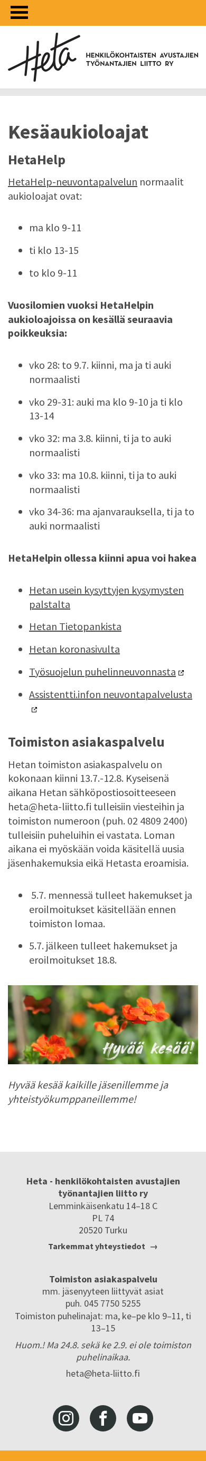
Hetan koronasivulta (74, 648)
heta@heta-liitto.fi (103, 1373)
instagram (66, 1418)
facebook (103, 1418)
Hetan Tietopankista (75, 626)
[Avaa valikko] (19, 12)
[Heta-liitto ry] (103, 57)
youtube (140, 1418)
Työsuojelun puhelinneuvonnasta (102, 671)
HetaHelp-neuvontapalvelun (72, 181)
